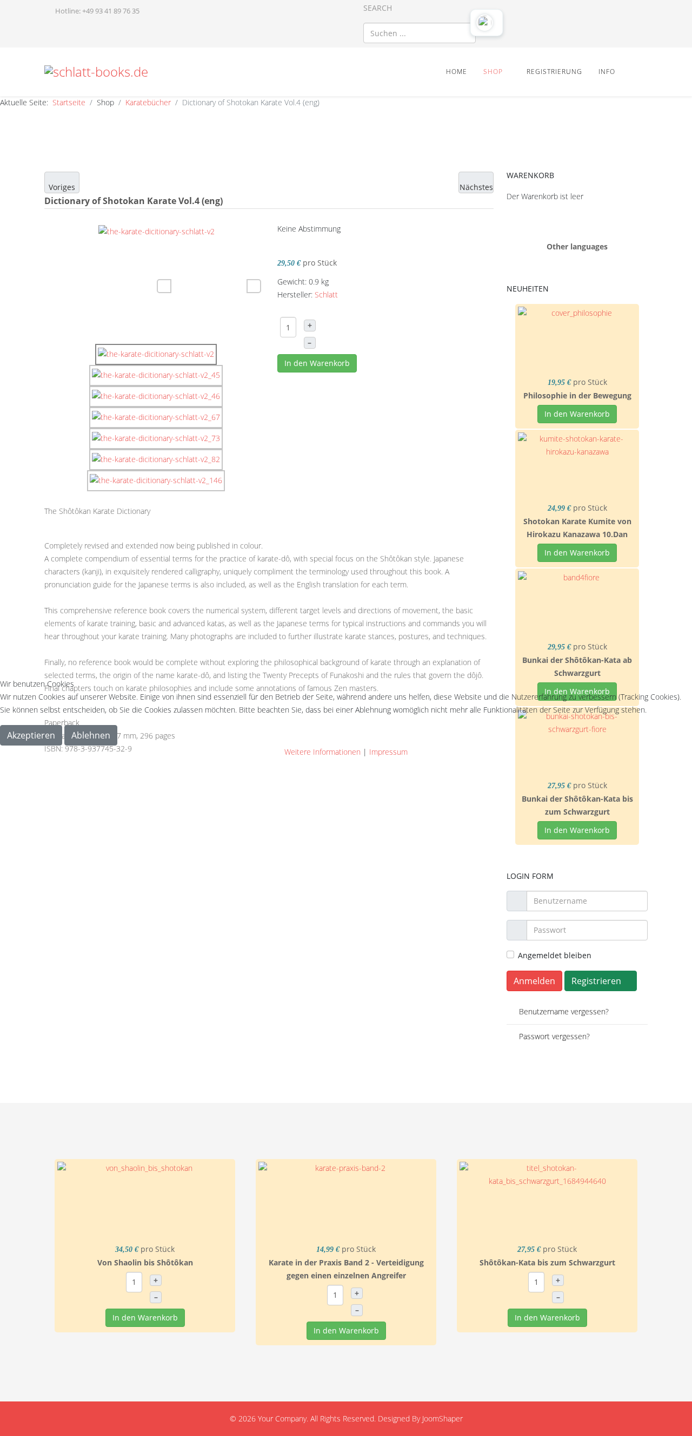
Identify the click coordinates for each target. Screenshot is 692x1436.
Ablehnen (90, 735)
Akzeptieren (31, 735)
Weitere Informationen (322, 752)
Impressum (388, 752)
